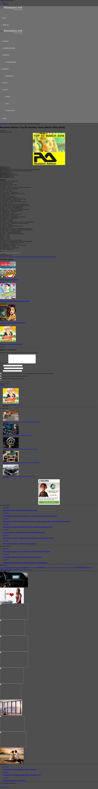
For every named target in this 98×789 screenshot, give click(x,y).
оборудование (66, 567)
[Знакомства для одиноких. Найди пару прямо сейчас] (12, 603)
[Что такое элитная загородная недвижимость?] (14, 651)
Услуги (5, 82)
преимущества (5, 569)
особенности (83, 567)
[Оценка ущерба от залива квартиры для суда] (13, 747)
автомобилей (9, 567)
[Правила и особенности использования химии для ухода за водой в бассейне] (14, 619)
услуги (31, 569)
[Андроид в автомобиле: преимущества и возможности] (14, 587)
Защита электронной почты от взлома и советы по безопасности (20, 449)
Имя (1, 365)
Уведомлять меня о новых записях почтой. (13, 378)
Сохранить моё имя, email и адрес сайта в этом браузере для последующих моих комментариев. (27, 373)
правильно (91, 567)
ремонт (17, 569)
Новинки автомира (9, 48)
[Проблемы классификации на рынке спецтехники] (14, 667)
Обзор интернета (10, 110)
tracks (19, 252)
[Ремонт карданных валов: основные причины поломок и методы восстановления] (10, 699)
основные (74, 567)
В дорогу (8, 96)
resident (14, 252)
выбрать (42, 567)
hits (1, 567)
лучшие (54, 567)
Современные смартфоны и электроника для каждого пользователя (21, 462)
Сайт (1, 370)
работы (13, 569)
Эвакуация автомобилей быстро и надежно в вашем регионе (19, 476)
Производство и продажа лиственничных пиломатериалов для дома (21, 421)
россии (21, 569)
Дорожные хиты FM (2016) (9, 279)
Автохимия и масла (11, 62)
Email (2, 368)
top (17, 252)
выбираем (31, 567)
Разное (5, 89)
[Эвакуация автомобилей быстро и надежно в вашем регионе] (11, 474)
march (9, 252)
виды (25, 567)
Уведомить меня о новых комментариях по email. (15, 376)
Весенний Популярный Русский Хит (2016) (14, 301)
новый (58, 567)
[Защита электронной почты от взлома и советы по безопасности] (11, 447)
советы (25, 569)
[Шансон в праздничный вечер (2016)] (8, 320)
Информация (9, 75)
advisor (2, 252)
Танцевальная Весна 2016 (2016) (11, 344)
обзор (61, 567)
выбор (36, 567)
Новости (6, 68)
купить (50, 567)
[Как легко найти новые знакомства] (12, 763)
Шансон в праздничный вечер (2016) (12, 323)
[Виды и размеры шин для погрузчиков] (12, 731)
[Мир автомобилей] (11, 9)
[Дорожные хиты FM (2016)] (8, 277)
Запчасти (6, 55)
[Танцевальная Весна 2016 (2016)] (8, 341)
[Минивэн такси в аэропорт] (12, 635)
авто (3, 567)
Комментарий (4, 363)
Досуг (7, 103)
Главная (2, 123)
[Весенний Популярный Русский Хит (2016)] (8, 298)
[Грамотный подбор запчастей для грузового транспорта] (11, 434)
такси (28, 569)
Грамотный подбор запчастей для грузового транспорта (18, 435)
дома (47, 567)
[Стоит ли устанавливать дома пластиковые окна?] (11, 715)
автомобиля (19, 567)
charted (6, 252)
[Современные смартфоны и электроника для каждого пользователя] (11, 461)
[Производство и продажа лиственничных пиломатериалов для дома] (11, 420)
